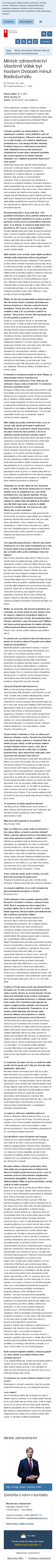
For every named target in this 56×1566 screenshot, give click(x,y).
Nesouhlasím (26, 22)
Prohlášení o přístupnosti (39, 1558)
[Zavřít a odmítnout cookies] (40, 21)
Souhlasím (9, 22)
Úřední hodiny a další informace (20, 1523)
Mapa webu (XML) (15, 1558)
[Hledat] (49, 33)
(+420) (33, 1515)
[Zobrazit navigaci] (43, 33)
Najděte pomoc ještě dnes (26, 1544)
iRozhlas (14, 97)
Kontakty (46, 41)
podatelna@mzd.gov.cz (37, 1518)
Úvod (8, 50)
